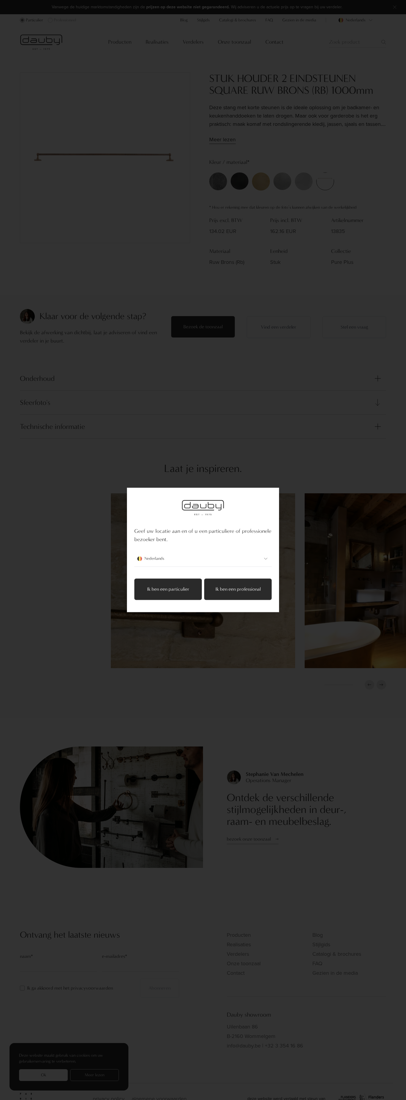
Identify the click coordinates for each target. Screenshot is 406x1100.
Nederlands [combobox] (154, 558)
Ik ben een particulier (168, 589)
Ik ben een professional (238, 589)
